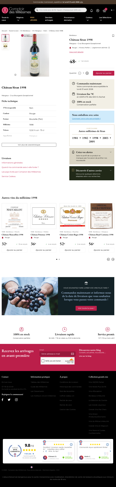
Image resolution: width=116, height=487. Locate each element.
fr (112, 10)
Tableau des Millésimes (40, 382)
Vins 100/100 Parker (96, 382)
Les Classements (37, 391)
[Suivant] (112, 259)
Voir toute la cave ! (86, 308)
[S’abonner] (72, 353)
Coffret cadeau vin (67, 396)
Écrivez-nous (7, 382)
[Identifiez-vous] (97, 11)
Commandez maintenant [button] (89, 83)
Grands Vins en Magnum (98, 426)
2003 (106, 138)
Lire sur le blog (85, 356)
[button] (108, 47)
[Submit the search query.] (37, 10)
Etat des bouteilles (67, 391)
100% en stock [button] (84, 101)
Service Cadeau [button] (9, 176)
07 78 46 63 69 (7, 387)
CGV (57, 470)
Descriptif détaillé (76, 52)
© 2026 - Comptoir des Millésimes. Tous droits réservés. (22, 470)
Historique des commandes (71, 387)
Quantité (72, 73)
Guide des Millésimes (39, 387)
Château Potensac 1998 (40, 234)
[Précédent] (109, 259)
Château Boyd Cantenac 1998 (101, 234)
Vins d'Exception (95, 391)
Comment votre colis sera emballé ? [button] (86, 119)
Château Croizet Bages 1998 (71, 234)
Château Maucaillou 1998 (12, 234)
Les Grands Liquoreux (97, 405)
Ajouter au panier (103, 73)
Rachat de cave (66, 400)
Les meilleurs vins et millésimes (43, 396)
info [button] (81, 2)
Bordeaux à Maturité (97, 396)
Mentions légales (49, 470)
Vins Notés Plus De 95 (97, 387)
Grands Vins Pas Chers (97, 409)
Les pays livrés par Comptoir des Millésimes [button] (21, 172)
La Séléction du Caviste (98, 400)
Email (42, 350)
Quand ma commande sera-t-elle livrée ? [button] (20, 167)
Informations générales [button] (12, 163)
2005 (92, 141)
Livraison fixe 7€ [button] (85, 93)
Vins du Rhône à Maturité (99, 421)
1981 (76, 138)
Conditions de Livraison (69, 382)
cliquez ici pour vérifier (77, 467)
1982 (86, 138)
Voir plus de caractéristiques (29, 145)
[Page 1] (56, 259)
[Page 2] (59, 259)
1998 (97, 138)
